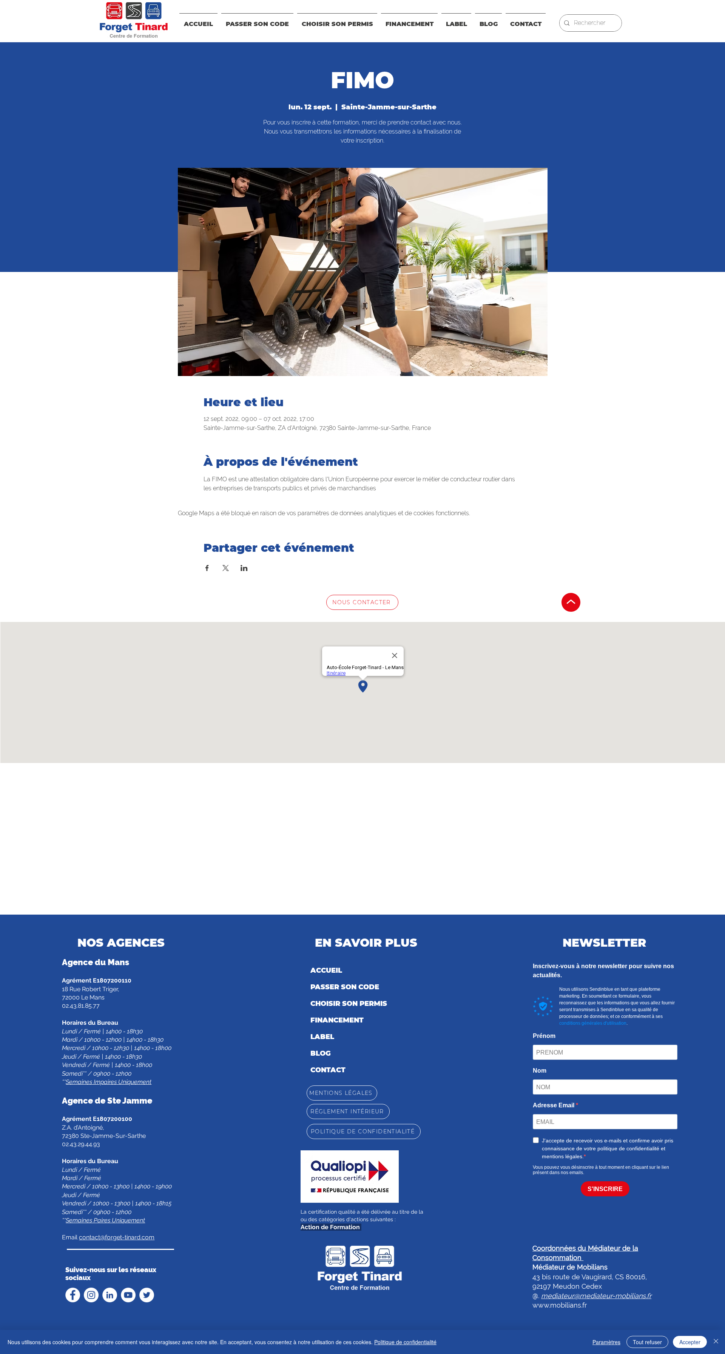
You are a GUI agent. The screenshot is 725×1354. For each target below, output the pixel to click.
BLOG (320, 1053)
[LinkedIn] (109, 1295)
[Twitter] (146, 1295)
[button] (409, 20)
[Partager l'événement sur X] (225, 568)
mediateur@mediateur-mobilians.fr (596, 1296)
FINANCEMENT (337, 1020)
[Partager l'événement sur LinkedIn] (244, 568)
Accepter (689, 1342)
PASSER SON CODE (344, 987)
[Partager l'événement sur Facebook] (207, 568)
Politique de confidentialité (405, 1342)
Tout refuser (647, 1342)
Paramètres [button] (606, 1342)
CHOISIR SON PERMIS (348, 1003)
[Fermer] (715, 1342)
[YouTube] (128, 1295)
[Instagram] (91, 1295)
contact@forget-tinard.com (116, 1237)
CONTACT (328, 1070)
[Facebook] (72, 1295)
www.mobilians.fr (559, 1305)
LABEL (322, 1037)
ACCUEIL (326, 970)
